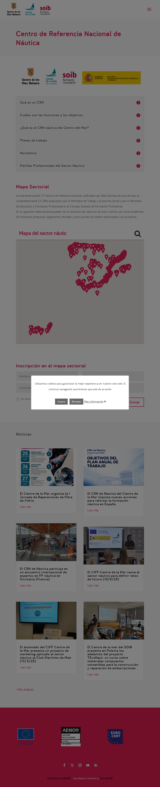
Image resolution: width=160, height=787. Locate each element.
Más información (93, 401)
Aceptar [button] (61, 401)
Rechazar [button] (76, 401)
